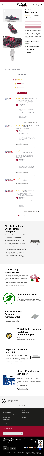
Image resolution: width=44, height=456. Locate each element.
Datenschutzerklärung (35, 452)
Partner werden (25, 415)
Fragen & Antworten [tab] (16, 69)
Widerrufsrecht (28, 452)
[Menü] (42, 440)
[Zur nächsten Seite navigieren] (27, 215)
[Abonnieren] (22, 433)
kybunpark (24, 417)
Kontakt (23, 410)
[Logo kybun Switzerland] (25, 439)
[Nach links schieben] (19, 405)
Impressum (31, 453)
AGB (40, 452)
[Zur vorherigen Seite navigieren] (17, 215)
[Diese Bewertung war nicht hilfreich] (38, 122)
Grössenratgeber (6, 410)
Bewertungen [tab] (7, 69)
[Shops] (36, 5)
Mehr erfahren (23, 388)
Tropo (28, 41)
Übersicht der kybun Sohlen (11, 363)
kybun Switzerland (10, 452)
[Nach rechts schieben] (24, 405)
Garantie (4, 415)
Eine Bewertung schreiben (22, 92)
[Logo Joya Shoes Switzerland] (31, 439)
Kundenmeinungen (25, 412)
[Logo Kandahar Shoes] (37, 439)
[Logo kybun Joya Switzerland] (35, 442)
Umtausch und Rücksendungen (9, 414)
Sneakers (30, 9)
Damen (26, 9)
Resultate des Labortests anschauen (25, 342)
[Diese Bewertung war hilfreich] (36, 122)
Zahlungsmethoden (6, 417)
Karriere (23, 414)
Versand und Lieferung (7, 412)
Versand (30, 19)
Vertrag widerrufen (6, 419)
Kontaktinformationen (37, 453)
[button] (2, 5)
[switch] (40, 446)
